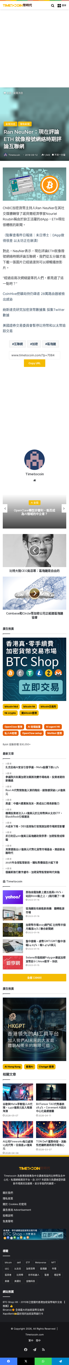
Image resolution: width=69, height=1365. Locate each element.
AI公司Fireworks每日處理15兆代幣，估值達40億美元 (18, 1145)
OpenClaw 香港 (13, 726)
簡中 (38, 1340)
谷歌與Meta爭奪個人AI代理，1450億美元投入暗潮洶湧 (17, 1107)
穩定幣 (57, 1275)
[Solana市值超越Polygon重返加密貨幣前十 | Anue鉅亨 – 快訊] (13, 962)
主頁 (8, 92)
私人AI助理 (11, 733)
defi (19, 1262)
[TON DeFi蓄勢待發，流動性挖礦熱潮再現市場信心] (51, 1129)
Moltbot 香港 (54, 733)
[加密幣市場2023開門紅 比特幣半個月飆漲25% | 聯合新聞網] (13, 930)
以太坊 (17, 1268)
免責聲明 (8, 1221)
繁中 (31, 1340)
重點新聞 (25, 123)
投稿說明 (8, 1215)
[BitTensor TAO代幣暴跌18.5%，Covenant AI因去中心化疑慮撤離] (51, 1092)
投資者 (8, 1275)
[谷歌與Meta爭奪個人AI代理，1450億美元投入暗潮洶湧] (18, 1092)
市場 (54, 1268)
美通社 (17, 1281)
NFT (53, 1262)
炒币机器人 (33, 1275)
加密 (35, 344)
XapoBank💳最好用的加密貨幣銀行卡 (23, 1313)
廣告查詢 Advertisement (17, 1209)
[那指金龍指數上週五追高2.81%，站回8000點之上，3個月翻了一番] (13, 897)
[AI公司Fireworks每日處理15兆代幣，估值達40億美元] (18, 1129)
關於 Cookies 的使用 (14, 1204)
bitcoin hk (29, 706)
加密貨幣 (30, 1268)
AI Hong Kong (12, 1066)
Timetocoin (14, 155)
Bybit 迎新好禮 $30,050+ (17, 744)
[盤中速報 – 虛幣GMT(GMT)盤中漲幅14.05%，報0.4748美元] (13, 946)
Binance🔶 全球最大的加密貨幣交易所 (23, 1309)
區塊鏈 (51, 344)
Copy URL (35, 363)
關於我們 (8, 1192)
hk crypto (10, 712)
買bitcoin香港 (29, 712)
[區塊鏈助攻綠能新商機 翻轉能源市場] (13, 913)
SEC (7, 1268)
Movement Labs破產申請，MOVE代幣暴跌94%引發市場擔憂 (34, 512)
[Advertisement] (34, 45)
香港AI (29, 1066)
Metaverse (40, 1262)
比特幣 (20, 1275)
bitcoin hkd (11, 706)
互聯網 (18, 344)
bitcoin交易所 (48, 706)
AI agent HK (53, 726)
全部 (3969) (34, 977)
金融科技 (30, 1281)
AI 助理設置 (34, 726)
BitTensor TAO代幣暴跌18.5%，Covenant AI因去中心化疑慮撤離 (51, 1107)
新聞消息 (18, 92)
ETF (28, 1262)
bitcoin (8, 1262)
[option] (34, 508)
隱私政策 (8, 1198)
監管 (47, 1275)
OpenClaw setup (32, 733)
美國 (7, 1281)
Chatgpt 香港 (46, 1066)
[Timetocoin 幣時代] (17, 5)
